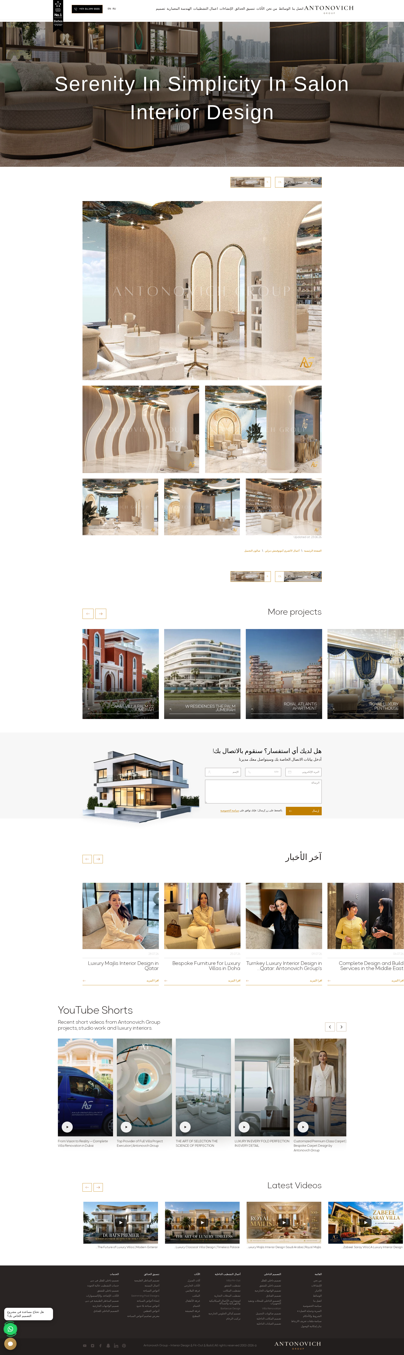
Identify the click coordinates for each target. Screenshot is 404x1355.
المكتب (196, 1296)
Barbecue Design (230, 1308)
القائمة (318, 1274)
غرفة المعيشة (192, 1311)
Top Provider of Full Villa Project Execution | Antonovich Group (140, 1144)
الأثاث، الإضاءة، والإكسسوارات (102, 1296)
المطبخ (196, 1316)
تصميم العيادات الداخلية (269, 1324)
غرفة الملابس (193, 1291)
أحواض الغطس (151, 1311)
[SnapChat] (108, 1346)
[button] (88, 614)
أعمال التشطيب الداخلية (227, 1274)
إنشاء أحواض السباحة (148, 1301)
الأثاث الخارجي (192, 1286)
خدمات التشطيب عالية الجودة (103, 1286)
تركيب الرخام (233, 1319)
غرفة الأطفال (192, 1301)
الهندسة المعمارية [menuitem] (179, 9)
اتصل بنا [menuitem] (297, 9)
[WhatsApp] (10, 1329)
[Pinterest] (124, 1346)
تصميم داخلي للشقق (270, 1286)
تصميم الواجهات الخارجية (268, 1291)
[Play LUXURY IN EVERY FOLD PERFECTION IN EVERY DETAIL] (262, 1087)
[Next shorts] (341, 1026)
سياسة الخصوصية (229, 810)
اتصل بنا (317, 1301)
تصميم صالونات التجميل (268, 1313)
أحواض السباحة (151, 1291)
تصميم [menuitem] (160, 9)
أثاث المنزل (193, 1280)
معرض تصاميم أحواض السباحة (143, 1316)
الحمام (196, 1306)
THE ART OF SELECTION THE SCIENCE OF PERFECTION (197, 1144)
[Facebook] (100, 1346)
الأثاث (197, 1274)
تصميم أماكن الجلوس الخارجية (224, 1313)
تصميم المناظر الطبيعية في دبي (102, 1301)
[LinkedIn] (116, 1346)
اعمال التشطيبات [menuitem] (205, 9)
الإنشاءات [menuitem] (226, 9)
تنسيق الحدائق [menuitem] (245, 9)
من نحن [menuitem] (271, 9)
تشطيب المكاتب (231, 1291)
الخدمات (114, 1274)
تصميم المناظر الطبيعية (146, 1280)
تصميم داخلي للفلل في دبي (104, 1280)
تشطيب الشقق (232, 1286)
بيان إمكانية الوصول (311, 1326)
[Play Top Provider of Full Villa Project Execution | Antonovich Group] (144, 1087)
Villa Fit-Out (233, 1280)
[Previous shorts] (330, 1026)
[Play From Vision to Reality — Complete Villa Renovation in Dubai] (85, 1087)
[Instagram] (92, 1346)
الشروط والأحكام (312, 1316)
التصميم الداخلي (272, 1274)
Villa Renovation (271, 1308)
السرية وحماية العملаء (309, 1311)
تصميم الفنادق (273, 1296)
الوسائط (317, 1296)
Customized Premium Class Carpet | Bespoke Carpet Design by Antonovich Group (320, 1146)
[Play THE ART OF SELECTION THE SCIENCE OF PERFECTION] (203, 1087)
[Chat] (10, 1344)
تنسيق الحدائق (151, 1274)
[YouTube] (84, 1346)
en (109, 9)
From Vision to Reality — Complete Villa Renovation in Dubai (83, 1144)
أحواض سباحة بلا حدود (147, 1306)
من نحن (317, 1280)
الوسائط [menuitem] (284, 9)
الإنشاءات (316, 1286)
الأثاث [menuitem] (260, 9)
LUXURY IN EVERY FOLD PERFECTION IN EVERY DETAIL (262, 1144)
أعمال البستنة (152, 1286)
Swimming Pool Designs (145, 1296)
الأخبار (318, 1291)
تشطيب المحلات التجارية (227, 1296)
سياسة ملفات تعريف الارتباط (306, 1321)
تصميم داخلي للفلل (271, 1280)
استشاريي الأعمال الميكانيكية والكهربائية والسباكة (224, 1302)
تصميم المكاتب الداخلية (269, 1319)
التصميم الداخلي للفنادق (106, 1311)
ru (114, 9)
